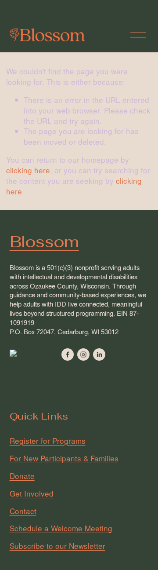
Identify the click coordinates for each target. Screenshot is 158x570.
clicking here (28, 169)
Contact (23, 511)
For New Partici (36, 458)
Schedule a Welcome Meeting (61, 528)
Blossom (44, 241)
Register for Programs (48, 440)
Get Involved (32, 493)
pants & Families (90, 458)
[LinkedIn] (99, 354)
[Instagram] (83, 354)
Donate (22, 476)
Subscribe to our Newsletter (57, 546)
